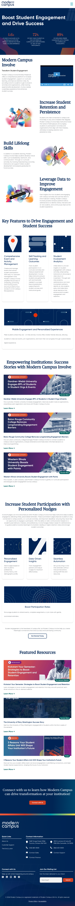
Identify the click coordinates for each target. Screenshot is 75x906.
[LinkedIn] (7, 877)
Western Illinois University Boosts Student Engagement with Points (31, 477)
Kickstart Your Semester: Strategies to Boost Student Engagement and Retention (37, 684)
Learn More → (9, 408)
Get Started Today (37, 636)
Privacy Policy (33, 901)
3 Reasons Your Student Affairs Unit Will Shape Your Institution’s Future (32, 760)
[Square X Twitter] (3, 877)
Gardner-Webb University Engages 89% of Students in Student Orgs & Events (35, 399)
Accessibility (42, 901)
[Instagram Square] (19, 877)
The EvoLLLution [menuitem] (7, 848)
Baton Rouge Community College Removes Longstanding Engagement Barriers (36, 437)
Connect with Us (37, 802)
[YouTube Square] (11, 877)
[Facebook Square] (15, 877)
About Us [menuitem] (5, 841)
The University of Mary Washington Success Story (24, 722)
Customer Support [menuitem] (8, 845)
